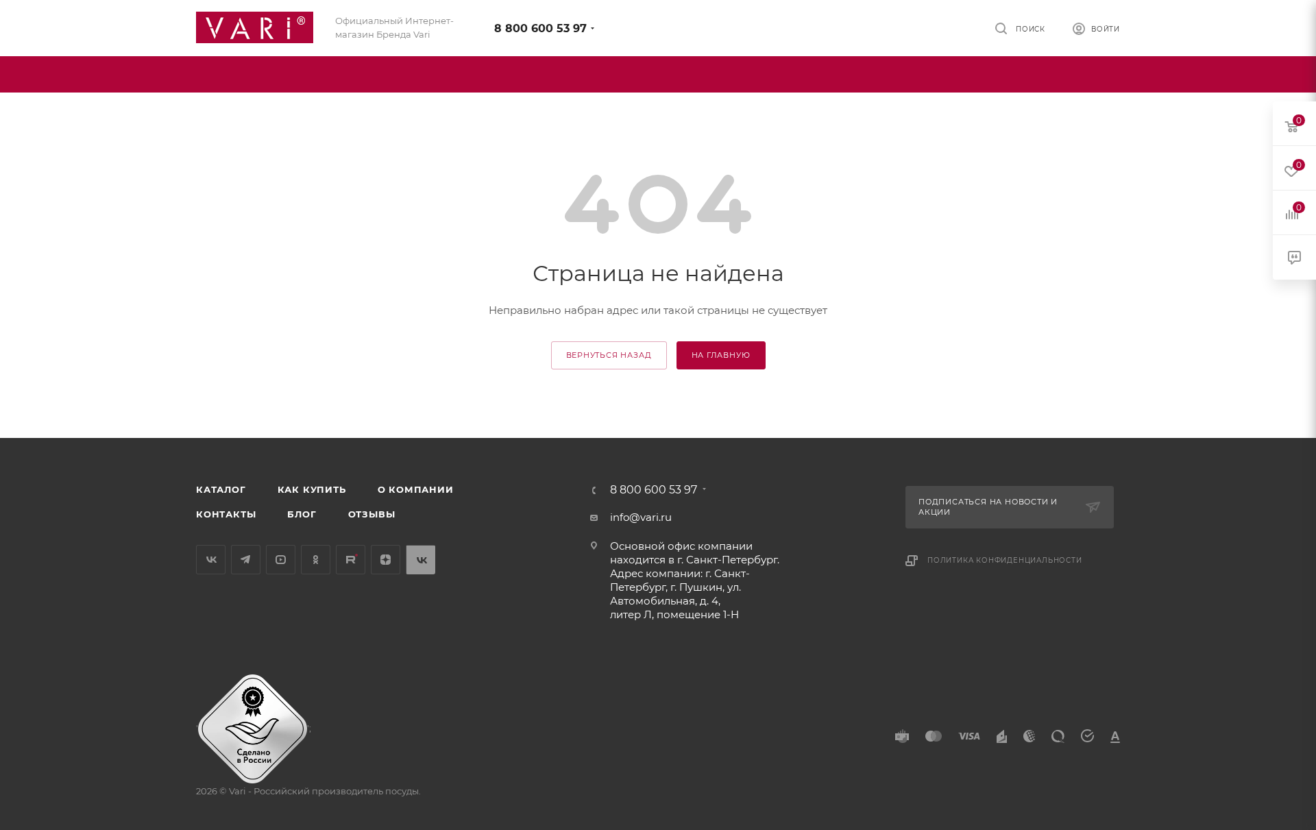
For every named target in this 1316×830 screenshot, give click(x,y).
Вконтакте (211, 559)
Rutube (350, 559)
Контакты (226, 514)
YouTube (280, 559)
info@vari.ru (641, 517)
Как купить (312, 489)
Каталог (221, 489)
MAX (420, 559)
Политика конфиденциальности (1004, 560)
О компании (416, 489)
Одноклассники (315, 559)
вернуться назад (609, 355)
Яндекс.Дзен (385, 559)
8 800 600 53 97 (540, 28)
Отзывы (371, 514)
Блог (301, 514)
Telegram (245, 559)
